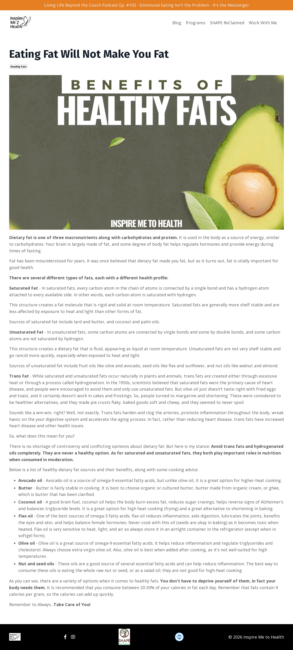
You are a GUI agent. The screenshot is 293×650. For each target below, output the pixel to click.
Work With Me (263, 22)
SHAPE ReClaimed (227, 22)
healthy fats (19, 66)
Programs (195, 22)
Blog (176, 22)
